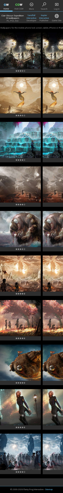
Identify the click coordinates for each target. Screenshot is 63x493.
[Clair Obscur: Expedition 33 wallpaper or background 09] (20, 140)
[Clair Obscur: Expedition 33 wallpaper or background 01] (20, 51)
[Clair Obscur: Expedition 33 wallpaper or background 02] (20, 452)
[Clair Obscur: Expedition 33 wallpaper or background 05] (20, 318)
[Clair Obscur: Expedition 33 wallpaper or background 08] (20, 184)
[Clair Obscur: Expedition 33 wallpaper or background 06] (20, 273)
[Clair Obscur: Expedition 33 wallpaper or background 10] (20, 95)
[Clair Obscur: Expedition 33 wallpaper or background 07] (20, 229)
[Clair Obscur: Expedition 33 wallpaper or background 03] (20, 407)
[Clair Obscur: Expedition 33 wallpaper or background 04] (20, 363)
